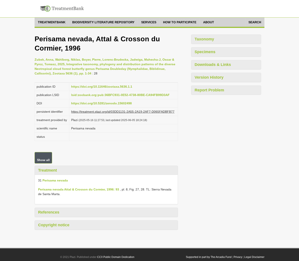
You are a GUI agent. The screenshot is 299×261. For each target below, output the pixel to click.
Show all (43, 160)
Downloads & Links (213, 64)
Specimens (205, 52)
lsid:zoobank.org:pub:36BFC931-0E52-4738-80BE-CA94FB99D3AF (120, 95)
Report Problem (209, 90)
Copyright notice (53, 225)
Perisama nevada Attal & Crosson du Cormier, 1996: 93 (78, 189)
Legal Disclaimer (254, 257)
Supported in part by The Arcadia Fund (209, 257)
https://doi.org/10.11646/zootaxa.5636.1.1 (101, 86)
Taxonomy (204, 39)
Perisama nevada (55, 180)
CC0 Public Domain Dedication (115, 257)
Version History (209, 77)
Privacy (238, 257)
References (48, 212)
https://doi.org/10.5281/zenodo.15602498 (101, 103)
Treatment (47, 170)
